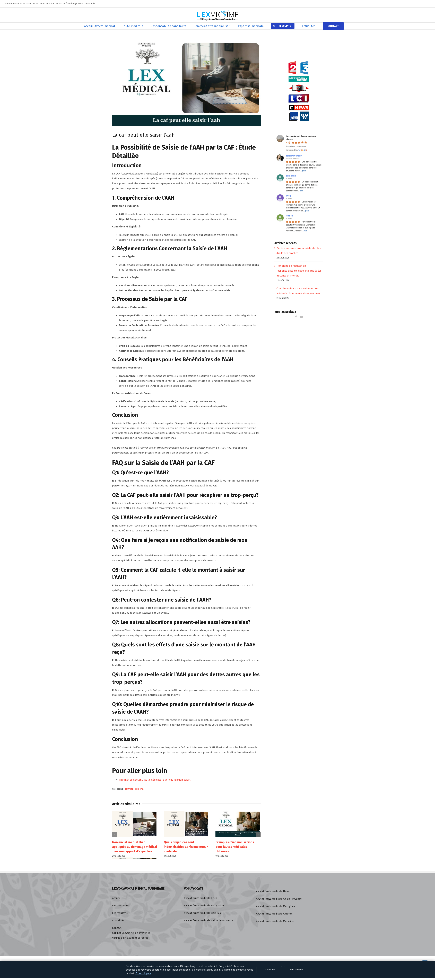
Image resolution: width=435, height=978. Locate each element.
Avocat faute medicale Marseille (275, 921)
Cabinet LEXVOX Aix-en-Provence (131, 932)
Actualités (118, 920)
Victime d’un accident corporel (130, 937)
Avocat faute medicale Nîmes (273, 891)
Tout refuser (269, 969)
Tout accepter (296, 969)
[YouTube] (301, 317)
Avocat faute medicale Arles (200, 898)
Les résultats (120, 913)
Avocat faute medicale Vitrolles (202, 913)
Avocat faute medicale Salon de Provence (208, 920)
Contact (116, 927)
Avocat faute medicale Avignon (274, 913)
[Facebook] (296, 317)
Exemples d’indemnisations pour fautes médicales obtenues (183, 846)
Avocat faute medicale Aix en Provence (279, 898)
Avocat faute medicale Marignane (204, 905)
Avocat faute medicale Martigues (275, 906)
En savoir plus (143, 973)
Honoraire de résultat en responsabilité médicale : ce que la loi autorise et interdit (298, 270)
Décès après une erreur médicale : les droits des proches (232, 846)
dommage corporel (134, 789)
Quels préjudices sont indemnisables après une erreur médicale (134, 846)
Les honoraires (121, 905)
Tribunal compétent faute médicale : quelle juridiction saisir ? (155, 779)
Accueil (116, 898)
